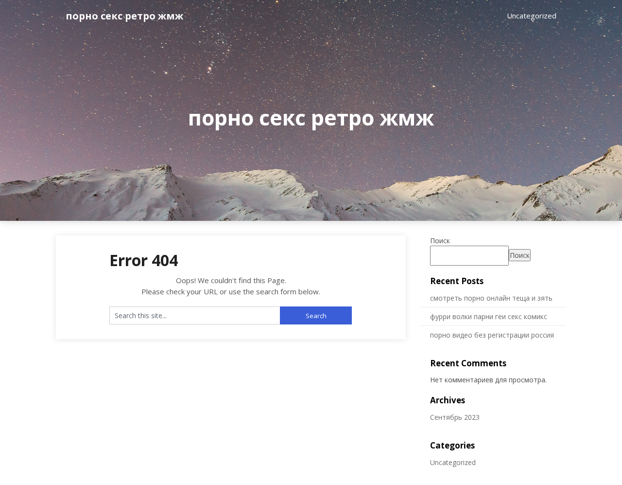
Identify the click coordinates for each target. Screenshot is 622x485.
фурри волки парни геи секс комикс (488, 316)
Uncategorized (531, 15)
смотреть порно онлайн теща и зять (491, 298)
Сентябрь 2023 (455, 417)
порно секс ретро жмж (124, 15)
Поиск (440, 240)
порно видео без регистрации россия (492, 335)
